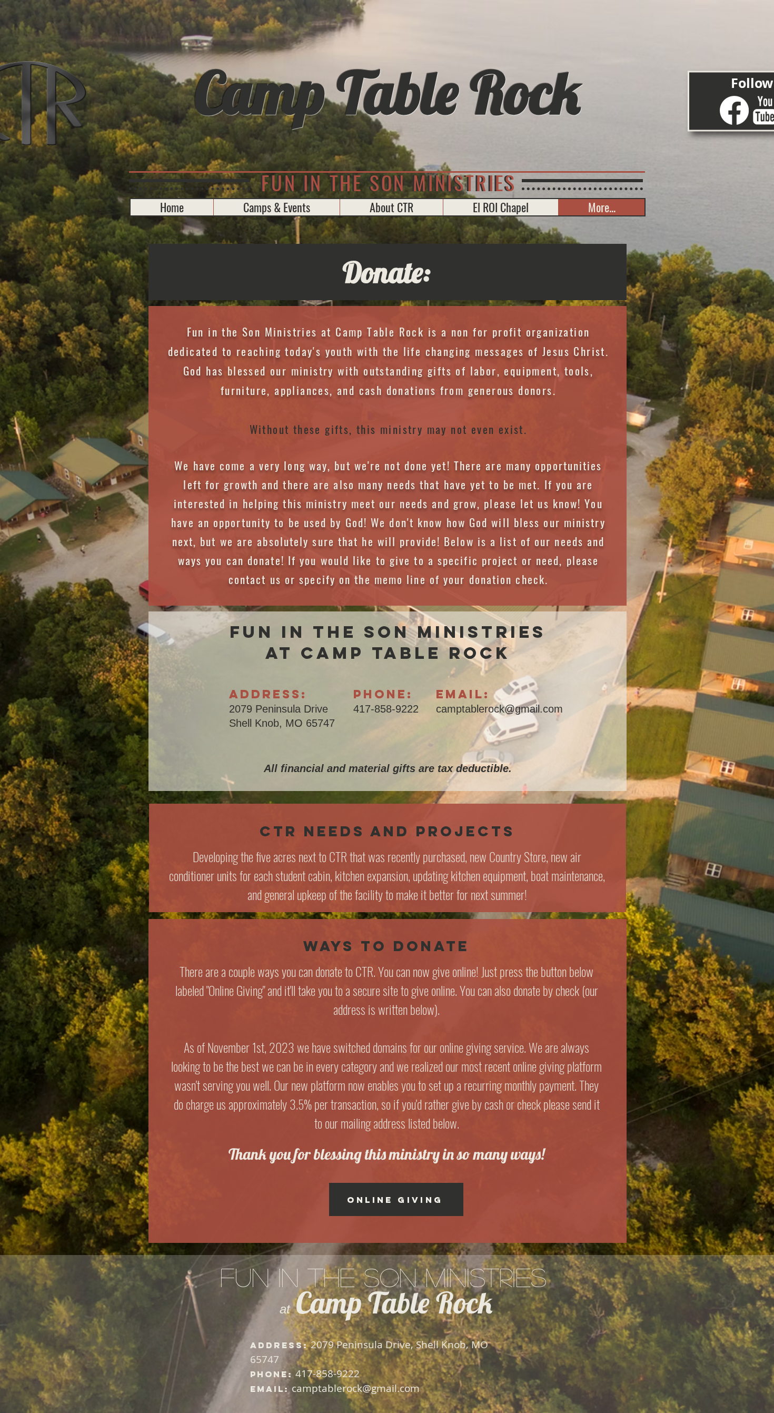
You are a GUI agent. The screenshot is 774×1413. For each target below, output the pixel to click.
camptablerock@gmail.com (499, 709)
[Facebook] (734, 110)
